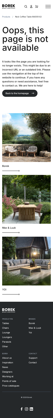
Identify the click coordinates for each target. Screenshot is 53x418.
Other (5, 346)
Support (33, 358)
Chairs (5, 328)
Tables (5, 323)
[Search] (25, 6)
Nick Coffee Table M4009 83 (28, 17)
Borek (32, 323)
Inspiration (7, 362)
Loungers (7, 337)
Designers (7, 371)
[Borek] (8, 310)
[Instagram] (26, 409)
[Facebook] (21, 409)
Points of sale (9, 381)
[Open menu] (48, 6)
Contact (33, 362)
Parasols (6, 341)
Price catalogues (10, 385)
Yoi (30, 332)
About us (7, 358)
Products (6, 17)
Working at (7, 376)
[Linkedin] (31, 409)
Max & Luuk (35, 328)
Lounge (6, 332)
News (5, 367)
